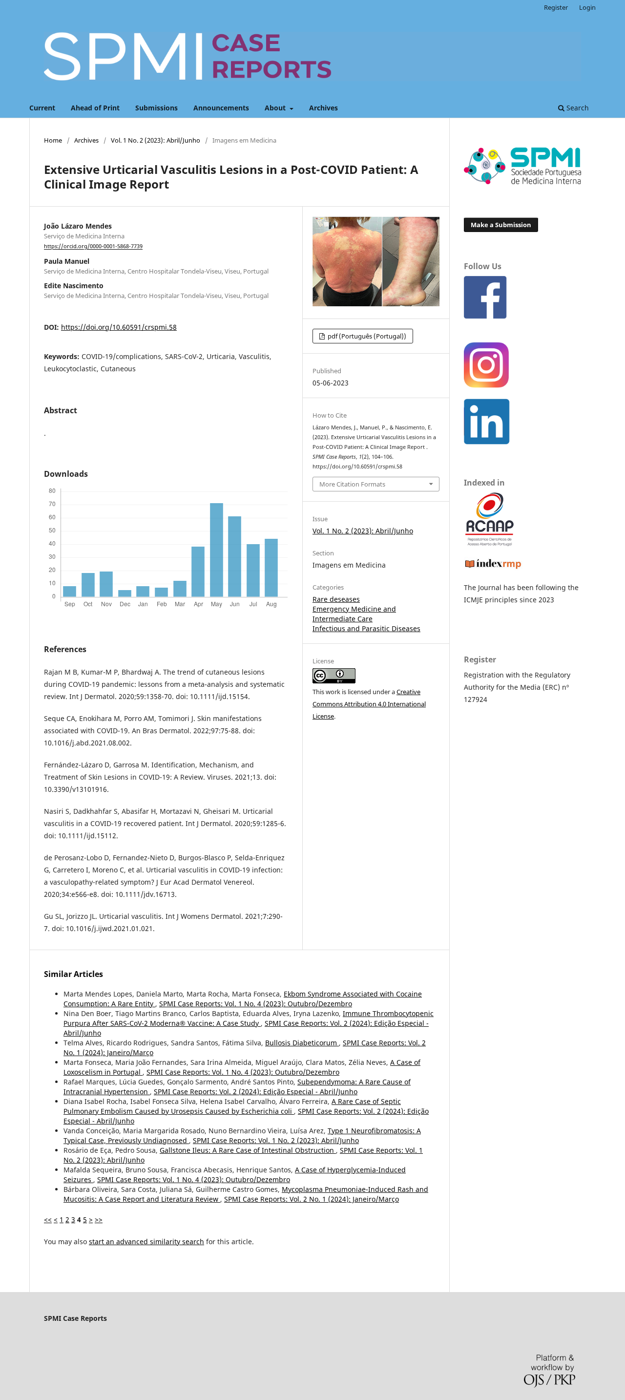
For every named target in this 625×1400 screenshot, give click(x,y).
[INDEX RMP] (493, 568)
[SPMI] (522, 181)
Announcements (221, 107)
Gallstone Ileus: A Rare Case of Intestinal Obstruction (248, 1150)
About (276, 107)
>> (99, 1219)
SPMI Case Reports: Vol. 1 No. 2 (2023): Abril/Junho (276, 1140)
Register (556, 7)
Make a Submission (501, 224)
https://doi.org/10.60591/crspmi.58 (119, 327)
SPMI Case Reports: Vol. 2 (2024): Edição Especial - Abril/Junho (255, 1091)
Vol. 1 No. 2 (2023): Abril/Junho (155, 140)
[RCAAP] (489, 543)
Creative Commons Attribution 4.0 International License (369, 704)
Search (576, 107)
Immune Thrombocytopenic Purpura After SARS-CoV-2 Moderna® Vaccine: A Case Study (248, 1018)
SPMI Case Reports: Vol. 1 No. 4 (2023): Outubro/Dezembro (255, 1003)
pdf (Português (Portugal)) (366, 336)
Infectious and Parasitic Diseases (366, 628)
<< (48, 1219)
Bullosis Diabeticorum (302, 1042)
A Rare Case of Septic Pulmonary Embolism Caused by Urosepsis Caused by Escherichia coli (232, 1106)
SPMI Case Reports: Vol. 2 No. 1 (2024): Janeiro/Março (311, 1199)
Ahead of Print (95, 107)
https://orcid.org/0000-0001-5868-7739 (93, 246)
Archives (323, 107)
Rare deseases (336, 599)
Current (42, 107)
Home (53, 140)
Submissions (156, 107)
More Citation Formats (352, 484)
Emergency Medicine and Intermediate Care (354, 613)
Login (587, 7)
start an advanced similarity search (146, 1241)
